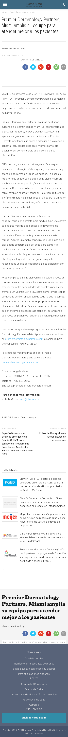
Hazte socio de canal (34, 700)
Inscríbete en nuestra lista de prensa (34, 664)
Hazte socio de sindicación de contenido (34, 694)
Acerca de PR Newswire (34, 684)
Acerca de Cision (34, 689)
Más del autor (11, 470)
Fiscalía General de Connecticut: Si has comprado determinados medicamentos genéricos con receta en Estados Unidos (42, 502)
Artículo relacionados (15, 465)
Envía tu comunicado (34, 718)
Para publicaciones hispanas (34, 674)
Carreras (34, 705)
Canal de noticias (34, 658)
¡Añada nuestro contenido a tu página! (34, 669)
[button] (63, 4)
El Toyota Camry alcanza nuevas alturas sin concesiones (52, 437)
